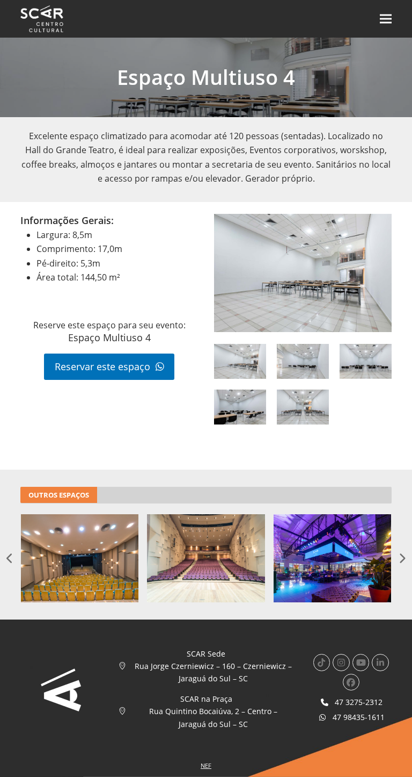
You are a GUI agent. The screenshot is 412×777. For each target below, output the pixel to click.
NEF (206, 765)
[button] (386, 19)
